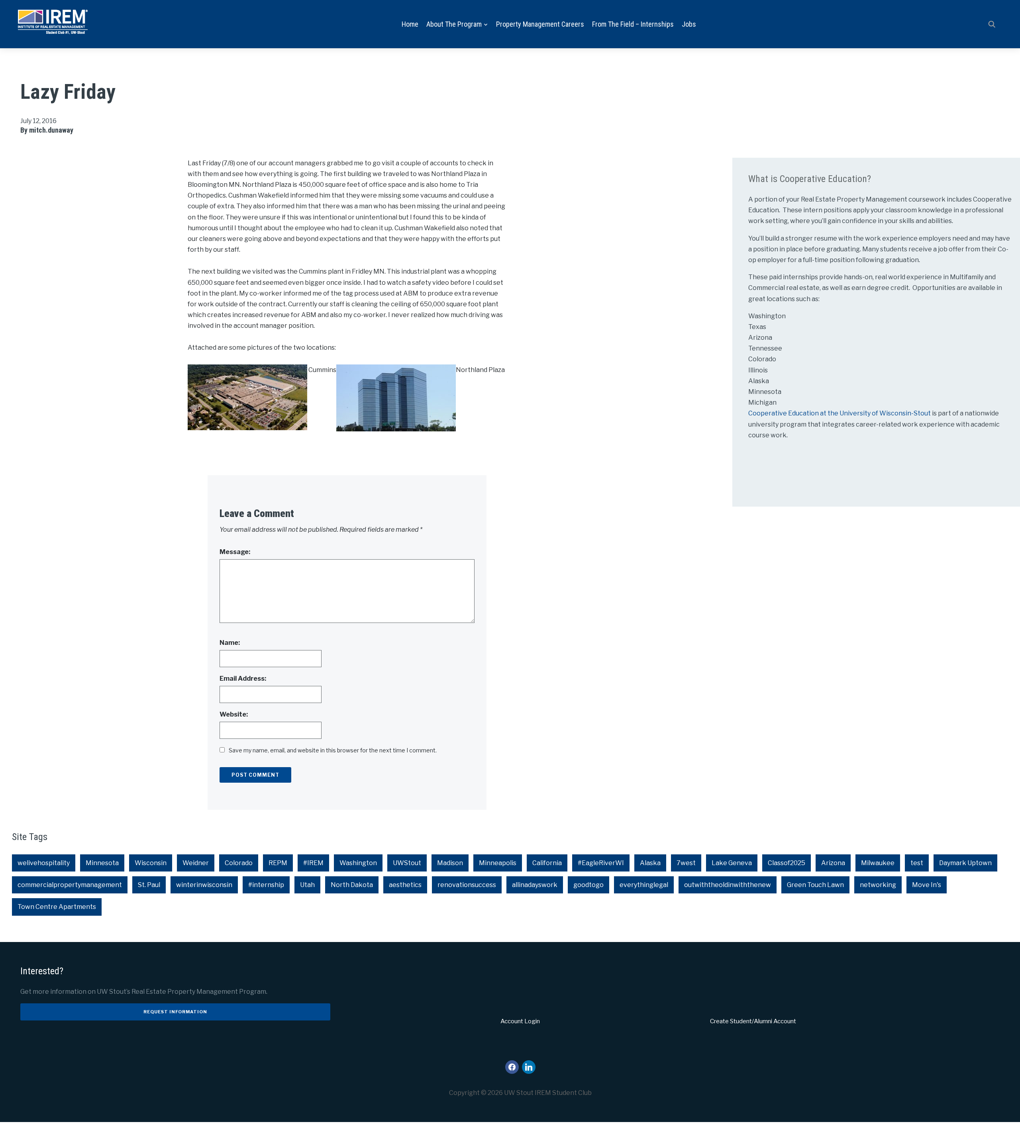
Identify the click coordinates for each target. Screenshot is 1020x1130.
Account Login (520, 1021)
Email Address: (243, 678)
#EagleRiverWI (601, 863)
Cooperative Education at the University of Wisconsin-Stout (840, 413)
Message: (235, 552)
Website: (234, 714)
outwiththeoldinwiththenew (727, 885)
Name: (230, 642)
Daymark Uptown (965, 863)
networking (878, 885)
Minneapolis (497, 863)
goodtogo (588, 885)
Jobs (689, 24)
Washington (358, 863)
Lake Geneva (732, 863)
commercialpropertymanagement (70, 885)
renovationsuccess (466, 885)
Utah (307, 885)
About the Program (454, 24)
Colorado (239, 863)
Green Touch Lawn (815, 885)
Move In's (926, 885)
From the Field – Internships (633, 24)
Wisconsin (151, 863)
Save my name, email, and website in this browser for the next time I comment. (333, 750)
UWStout (407, 863)
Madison (450, 863)
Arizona (833, 863)
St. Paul (149, 885)
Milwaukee (877, 863)
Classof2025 (786, 863)
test (916, 863)
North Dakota (352, 885)
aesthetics (405, 885)
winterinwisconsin (204, 885)
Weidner (195, 863)
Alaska (650, 863)
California (547, 863)
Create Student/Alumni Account (753, 1021)
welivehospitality (44, 863)
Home (410, 24)
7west (686, 863)
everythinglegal (644, 885)
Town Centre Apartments (57, 907)
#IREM (313, 863)
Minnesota (102, 863)
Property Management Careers (540, 24)
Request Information (175, 1011)
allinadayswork (534, 885)
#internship (266, 885)
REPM (278, 863)
